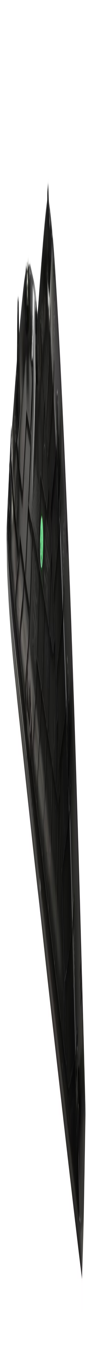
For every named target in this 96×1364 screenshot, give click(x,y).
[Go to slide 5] (11, 420)
